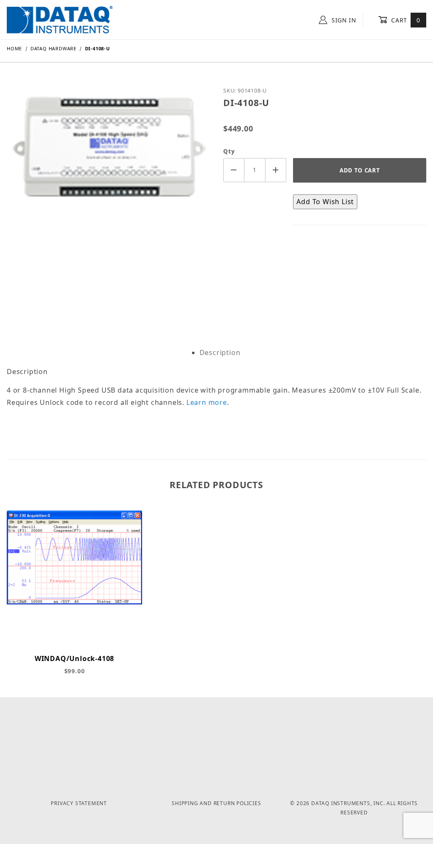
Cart (404, 20)
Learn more (206, 402)
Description (220, 352)
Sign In (342, 20)
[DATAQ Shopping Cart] (59, 19)
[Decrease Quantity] (233, 170)
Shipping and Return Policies (216, 803)
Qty (229, 151)
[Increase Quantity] (276, 170)
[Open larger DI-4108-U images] (108, 190)
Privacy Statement (79, 803)
